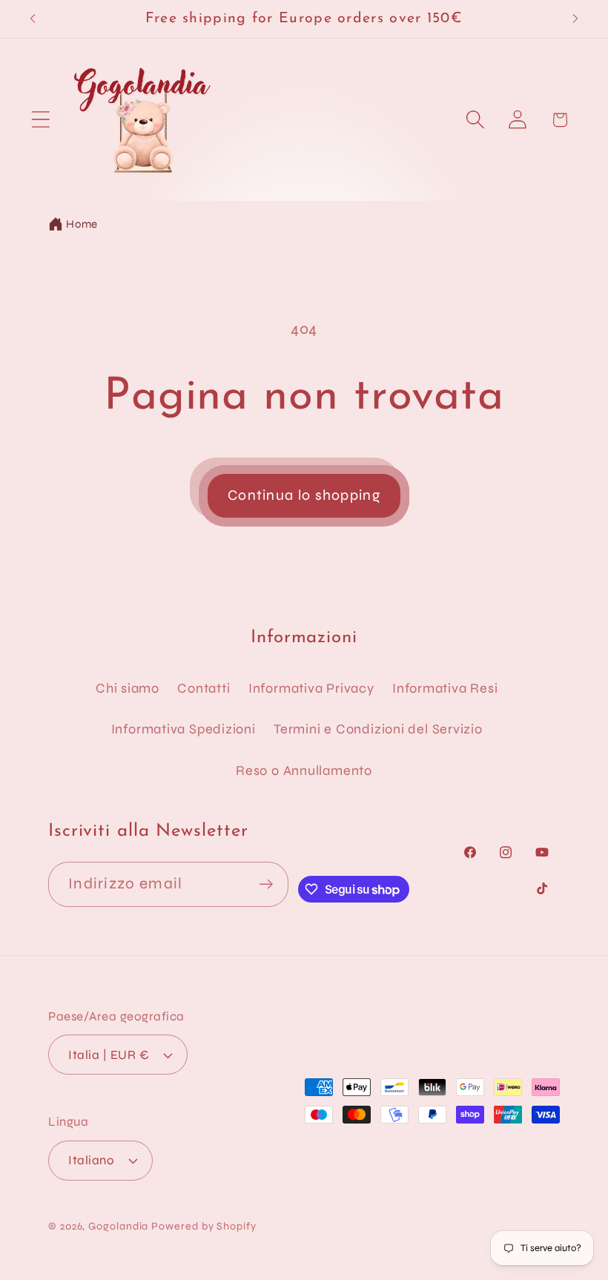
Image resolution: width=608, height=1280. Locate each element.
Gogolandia (118, 1226)
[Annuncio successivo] (575, 18)
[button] (40, 120)
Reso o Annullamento (304, 770)
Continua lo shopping (304, 495)
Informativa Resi (445, 688)
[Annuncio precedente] (32, 18)
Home (82, 224)
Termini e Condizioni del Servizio (378, 729)
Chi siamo (127, 688)
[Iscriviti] (266, 884)
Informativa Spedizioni (183, 729)
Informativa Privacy (311, 688)
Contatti (203, 688)
